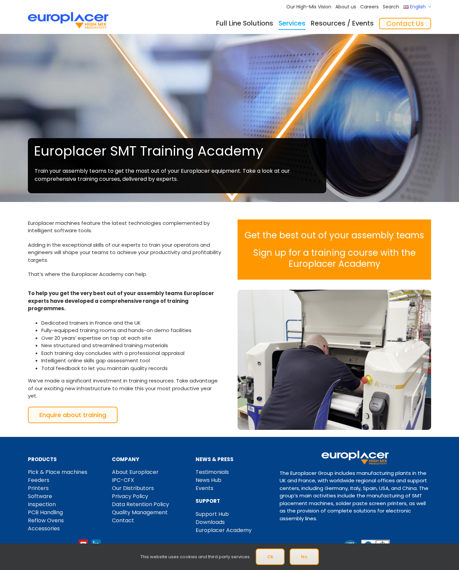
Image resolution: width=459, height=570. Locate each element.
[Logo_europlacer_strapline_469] (68, 14)
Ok (270, 557)
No (304, 557)
